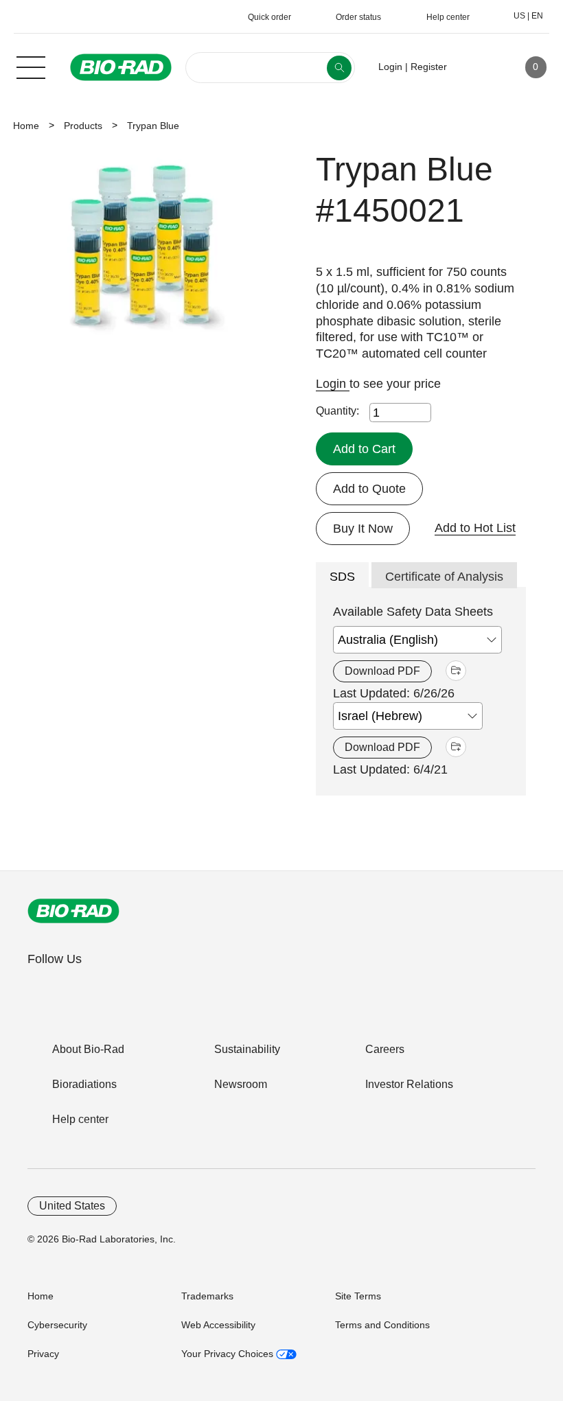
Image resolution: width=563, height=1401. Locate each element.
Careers (384, 1049)
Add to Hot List (475, 528)
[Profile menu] (477, 67)
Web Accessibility (218, 1324)
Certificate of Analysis (444, 576)
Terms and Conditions (382, 1324)
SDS (342, 576)
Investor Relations (409, 1084)
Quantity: (337, 411)
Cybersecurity (57, 1324)
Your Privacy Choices (228, 1353)
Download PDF (382, 671)
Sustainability (247, 1049)
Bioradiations (84, 1084)
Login (332, 384)
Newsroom (240, 1084)
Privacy (43, 1353)
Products (83, 125)
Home (26, 125)
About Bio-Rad (88, 1049)
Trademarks (207, 1295)
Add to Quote (369, 489)
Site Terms (358, 1295)
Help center (80, 1119)
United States (72, 1206)
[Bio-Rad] (73, 911)
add (456, 670)
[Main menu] (31, 66)
